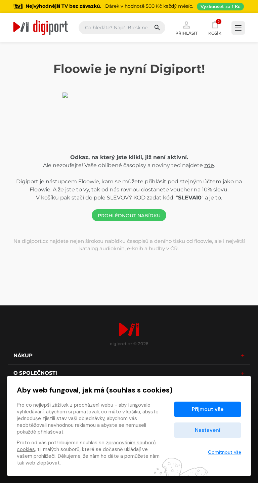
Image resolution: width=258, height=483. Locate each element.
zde (209, 165)
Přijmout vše (207, 409)
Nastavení (207, 430)
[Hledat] (159, 27)
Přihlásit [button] (186, 33)
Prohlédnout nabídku (129, 216)
